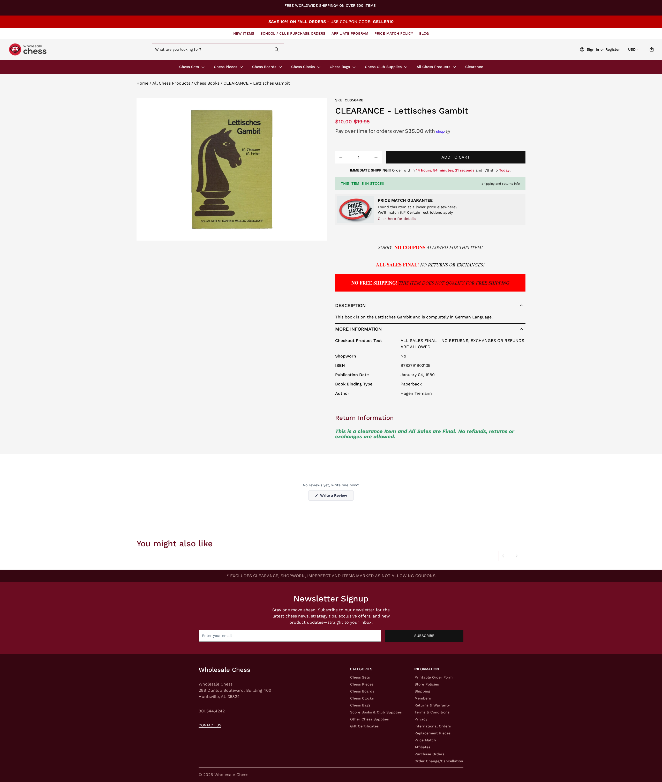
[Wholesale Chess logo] (71, 49)
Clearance (474, 67)
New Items (243, 33)
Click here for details (397, 219)
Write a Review (336, 497)
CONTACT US (210, 725)
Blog (424, 33)
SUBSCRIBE (424, 636)
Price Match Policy (393, 33)
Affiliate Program (350, 33)
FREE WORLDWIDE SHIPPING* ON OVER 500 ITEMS (330, 5)
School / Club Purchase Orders (292, 33)
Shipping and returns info (501, 183)
